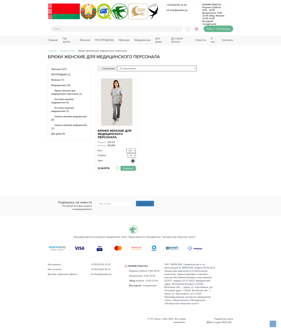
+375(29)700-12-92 (177, 5)
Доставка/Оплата (177, 40)
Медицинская (142, 40)
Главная (53, 40)
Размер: (102, 155)
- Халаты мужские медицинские (69, 127)
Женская (85, 40)
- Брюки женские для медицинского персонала (66, 92)
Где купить (67, 40)
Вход (209, 28)
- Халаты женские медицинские (69, 118)
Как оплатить (55, 269)
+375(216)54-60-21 (101, 269)
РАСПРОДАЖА (104, 40)
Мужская (124, 40)
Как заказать (54, 264)
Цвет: (100, 160)
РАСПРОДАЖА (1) (61, 74)
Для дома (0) (58, 133)
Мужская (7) (57, 80)
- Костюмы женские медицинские (62, 101)
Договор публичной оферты (62, 274)
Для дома (158, 40)
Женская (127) (59, 69)
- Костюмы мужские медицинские (62, 109)
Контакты (227, 40)
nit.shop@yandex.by (177, 10)
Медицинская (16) (61, 85)
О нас (213, 40)
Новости (201, 40)
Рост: (100, 150)
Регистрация (223, 28)
